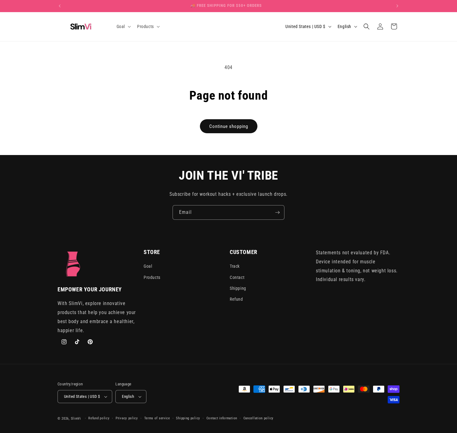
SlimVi (76, 419)
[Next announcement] (397, 6)
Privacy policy (127, 418)
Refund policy (98, 418)
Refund (236, 299)
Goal (148, 266)
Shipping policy (188, 418)
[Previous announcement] (60, 6)
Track (235, 266)
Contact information (221, 418)
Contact (237, 277)
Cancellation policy (258, 418)
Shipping (238, 288)
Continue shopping (228, 126)
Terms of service (157, 418)
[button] (123, 26)
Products (152, 277)
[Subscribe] (277, 212)
